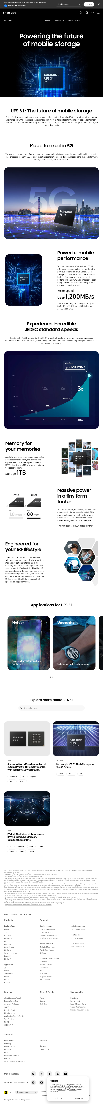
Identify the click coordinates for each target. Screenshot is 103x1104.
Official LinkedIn (57, 1074)
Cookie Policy (73, 1090)
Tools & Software (46, 965)
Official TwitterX (41, 1074)
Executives (8, 1049)
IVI (23, 777)
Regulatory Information (48, 935)
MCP (6, 941)
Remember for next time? (17, 6)
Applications (59, 20)
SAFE (6, 1007)
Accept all (79, 1098)
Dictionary (43, 953)
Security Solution (10, 953)
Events (42, 1001)
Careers (43, 1046)
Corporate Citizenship (78, 1007)
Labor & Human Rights (78, 1004)
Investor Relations (10, 1055)
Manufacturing (9, 1013)
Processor (7, 944)
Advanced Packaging (11, 1004)
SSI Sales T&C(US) (47, 1095)
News (42, 998)
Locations (43, 1040)
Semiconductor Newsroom (13, 1061)
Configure (58, 1098)
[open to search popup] (81, 12)
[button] (50, 677)
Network (7, 976)
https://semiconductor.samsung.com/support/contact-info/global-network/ (28, 905)
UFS (5, 20)
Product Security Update (49, 938)
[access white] (10, 1092)
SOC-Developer (76, 946)
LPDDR (41, 847)
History (6, 1052)
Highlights (74, 998)
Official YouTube (65, 1074)
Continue (89, 4)
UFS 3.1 (12, 781)
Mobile (6, 979)
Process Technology (11, 1001)
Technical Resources (47, 947)
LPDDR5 (31, 851)
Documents (44, 967)
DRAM (31, 847)
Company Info (9, 1040)
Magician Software (46, 976)
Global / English (63, 4)
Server (6, 971)
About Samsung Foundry (13, 998)
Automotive (13, 777)
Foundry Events (9, 1010)
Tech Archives (9, 1019)
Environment (75, 1001)
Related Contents (74, 20)
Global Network (77, 938)
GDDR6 (12, 851)
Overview (47, 20)
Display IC (7, 950)
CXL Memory (8, 938)
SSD (5, 932)
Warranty (43, 973)
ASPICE (22, 781)
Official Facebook (49, 1074)
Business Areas (9, 1046)
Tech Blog (43, 1004)
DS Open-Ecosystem (78, 929)
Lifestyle (7, 982)
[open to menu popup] (98, 12)
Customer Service (46, 932)
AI (10, 847)
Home (6, 914)
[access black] (6, 1092)
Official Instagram (33, 1074)
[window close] (85, 1081)
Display (7, 959)
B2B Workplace (76, 944)
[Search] (21, 708)
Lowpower (33, 777)
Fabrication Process (47, 950)
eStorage (71, 774)
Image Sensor (9, 947)
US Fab (6, 1022)
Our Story (7, 1044)
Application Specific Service (14, 1016)
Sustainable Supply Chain (79, 1010)
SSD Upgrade (45, 979)
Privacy (43, 1092)
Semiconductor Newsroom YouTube (41, 1082)
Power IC (7, 956)
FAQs (42, 970)
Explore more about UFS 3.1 (51, 700)
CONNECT (7, 1025)
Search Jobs (44, 1049)
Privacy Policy (62, 1090)
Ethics (6, 1058)
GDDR (21, 851)
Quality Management (47, 929)
